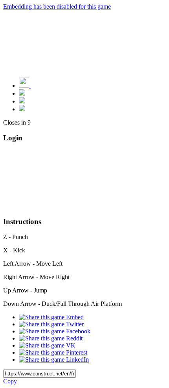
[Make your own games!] (41, 85)
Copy (10, 381)
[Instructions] (22, 93)
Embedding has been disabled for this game (57, 6)
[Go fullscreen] (22, 109)
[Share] (22, 101)
